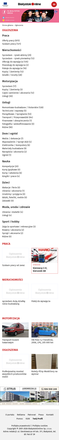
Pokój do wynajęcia (40, 301)
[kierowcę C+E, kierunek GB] (45, 255)
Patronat (32, 414)
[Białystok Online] (29, 4)
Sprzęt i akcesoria (11, 233)
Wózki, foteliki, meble (13, 197)
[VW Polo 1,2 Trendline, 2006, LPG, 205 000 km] (44, 329)
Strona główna (7, 25)
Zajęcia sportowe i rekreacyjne (17, 226)
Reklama (21, 414)
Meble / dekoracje (11, 138)
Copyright (11, 428)
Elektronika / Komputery (14, 145)
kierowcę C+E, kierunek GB (40, 269)
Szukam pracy (9, 44)
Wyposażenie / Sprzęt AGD (15, 142)
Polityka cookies (40, 425)
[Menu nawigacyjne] (54, 4)
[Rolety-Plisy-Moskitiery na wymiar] (44, 361)
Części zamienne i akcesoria (16, 93)
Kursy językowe (9, 169)
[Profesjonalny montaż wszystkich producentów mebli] (15, 361)
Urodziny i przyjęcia (12, 194)
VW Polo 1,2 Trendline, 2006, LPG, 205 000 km (42, 341)
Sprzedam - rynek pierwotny (16, 58)
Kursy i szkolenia (10, 173)
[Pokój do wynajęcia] (44, 291)
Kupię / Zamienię (10, 71)
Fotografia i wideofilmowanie (16, 124)
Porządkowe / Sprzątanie (14, 114)
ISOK (28, 418)
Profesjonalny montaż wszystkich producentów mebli (14, 374)
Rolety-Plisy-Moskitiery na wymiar (44, 372)
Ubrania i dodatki (11, 212)
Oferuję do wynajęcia (12, 61)
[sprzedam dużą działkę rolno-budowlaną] (15, 291)
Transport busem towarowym (10, 341)
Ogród (5, 155)
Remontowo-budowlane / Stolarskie (20, 107)
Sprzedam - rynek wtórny (14, 55)
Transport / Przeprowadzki (15, 117)
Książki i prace (9, 176)
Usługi (5, 96)
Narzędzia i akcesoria (13, 151)
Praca (40, 414)
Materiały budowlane (12, 148)
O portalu (9, 414)
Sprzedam (7, 86)
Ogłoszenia (19, 25)
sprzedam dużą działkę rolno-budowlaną (13, 302)
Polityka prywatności (21, 425)
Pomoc (19, 418)
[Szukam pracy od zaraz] (15, 255)
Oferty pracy (8, 40)
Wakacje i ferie (9, 187)
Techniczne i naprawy (12, 110)
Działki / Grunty (10, 75)
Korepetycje (8, 166)
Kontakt (50, 414)
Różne (5, 127)
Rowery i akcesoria (11, 230)
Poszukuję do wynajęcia (14, 65)
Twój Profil (38, 418)
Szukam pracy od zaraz (13, 265)
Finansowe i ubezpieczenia (15, 120)
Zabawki (6, 200)
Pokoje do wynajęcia (12, 68)
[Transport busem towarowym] (15, 329)
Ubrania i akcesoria (12, 191)
